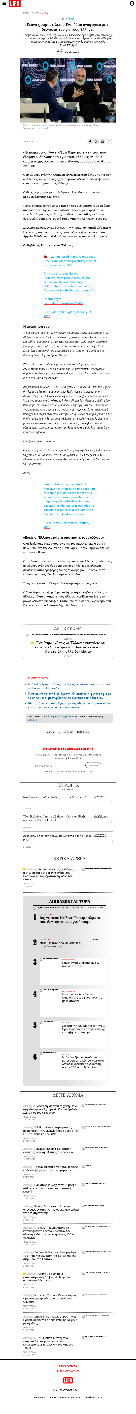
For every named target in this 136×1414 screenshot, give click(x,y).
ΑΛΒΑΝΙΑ (68, 732)
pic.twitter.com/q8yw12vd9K (63, 303)
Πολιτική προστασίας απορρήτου (65, 1397)
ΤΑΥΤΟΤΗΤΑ (68, 1366)
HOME (26, 13)
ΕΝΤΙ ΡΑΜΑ (83, 732)
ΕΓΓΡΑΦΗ (93, 765)
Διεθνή (45, 13)
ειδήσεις (32, 719)
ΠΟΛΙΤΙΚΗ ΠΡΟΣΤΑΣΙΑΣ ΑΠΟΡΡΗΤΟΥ (76, 771)
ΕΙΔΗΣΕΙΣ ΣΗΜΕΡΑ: (38, 678)
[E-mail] (102, 141)
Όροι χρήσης (39, 1397)
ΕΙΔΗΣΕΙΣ (35, 13)
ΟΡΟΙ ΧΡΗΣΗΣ (50, 771)
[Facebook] (107, 118)
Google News (67, 716)
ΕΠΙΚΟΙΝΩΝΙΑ (68, 1370)
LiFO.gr (50, 716)
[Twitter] (112, 118)
